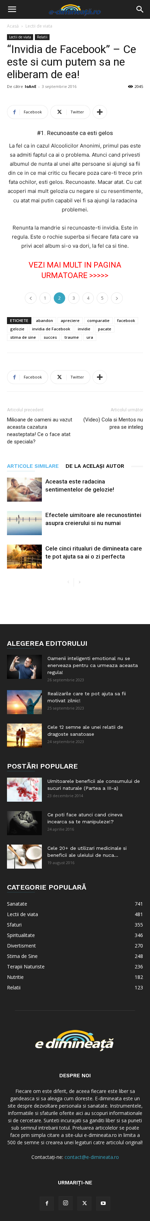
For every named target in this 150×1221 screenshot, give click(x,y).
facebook (126, 320)
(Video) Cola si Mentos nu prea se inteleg (113, 423)
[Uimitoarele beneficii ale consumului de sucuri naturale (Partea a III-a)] (24, 790)
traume (72, 337)
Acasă (13, 26)
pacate (104, 328)
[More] (99, 112)
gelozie (17, 328)
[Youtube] (103, 1204)
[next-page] (79, 582)
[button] (12, 9)
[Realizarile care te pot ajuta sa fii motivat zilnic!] (24, 702)
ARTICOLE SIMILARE (33, 466)
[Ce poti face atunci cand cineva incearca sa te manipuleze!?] (24, 823)
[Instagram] (66, 1203)
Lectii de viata (38, 26)
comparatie (98, 320)
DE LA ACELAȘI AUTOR (95, 466)
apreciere (70, 320)
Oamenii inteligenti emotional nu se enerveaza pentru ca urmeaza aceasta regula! (92, 665)
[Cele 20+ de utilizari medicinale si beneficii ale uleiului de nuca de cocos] (24, 857)
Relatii (42, 37)
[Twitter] (84, 1204)
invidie (84, 328)
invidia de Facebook (51, 328)
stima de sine (23, 337)
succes (50, 337)
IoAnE (30, 86)
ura (90, 337)
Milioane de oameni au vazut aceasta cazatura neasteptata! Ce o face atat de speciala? (39, 431)
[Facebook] (47, 1204)
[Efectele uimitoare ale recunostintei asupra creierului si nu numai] (24, 523)
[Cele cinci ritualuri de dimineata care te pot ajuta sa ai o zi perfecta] (24, 557)
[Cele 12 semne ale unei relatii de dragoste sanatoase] (24, 736)
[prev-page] (68, 582)
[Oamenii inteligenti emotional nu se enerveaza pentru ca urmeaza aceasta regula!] (24, 667)
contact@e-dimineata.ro (92, 1157)
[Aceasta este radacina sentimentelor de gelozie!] (24, 490)
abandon (44, 320)
